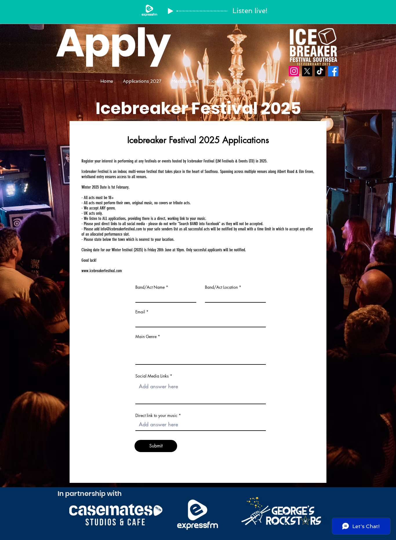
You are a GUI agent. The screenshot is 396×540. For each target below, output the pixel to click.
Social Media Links (152, 376)
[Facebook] (333, 71)
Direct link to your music (156, 415)
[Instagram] (294, 71)
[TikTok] (320, 71)
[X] (307, 71)
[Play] (170, 11)
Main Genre (146, 337)
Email (140, 312)
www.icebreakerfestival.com (101, 270)
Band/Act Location (221, 287)
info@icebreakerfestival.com (121, 229)
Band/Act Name (150, 287)
